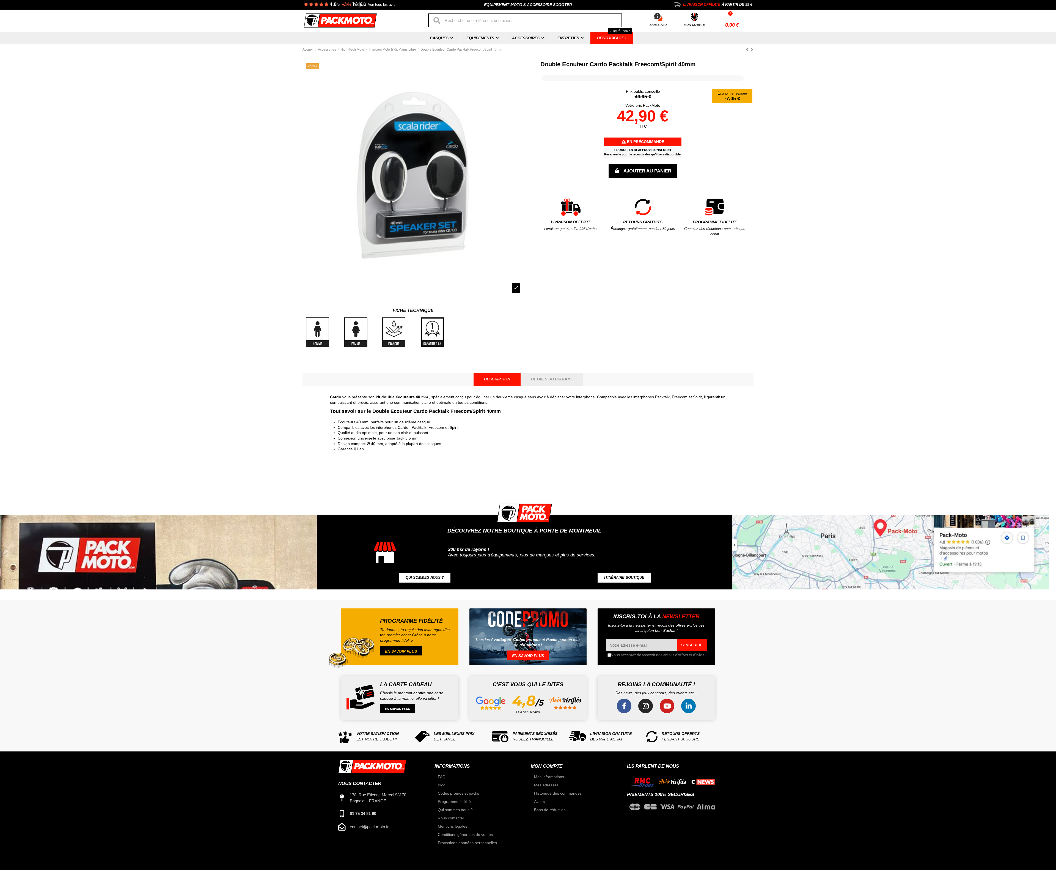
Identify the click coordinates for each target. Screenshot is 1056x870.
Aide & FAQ (658, 24)
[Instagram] (645, 706)
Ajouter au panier (647, 171)
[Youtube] (667, 706)
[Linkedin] (688, 706)
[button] (424, 578)
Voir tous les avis (381, 5)
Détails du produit (551, 379)
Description (497, 379)
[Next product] (752, 49)
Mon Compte (694, 24)
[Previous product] (748, 49)
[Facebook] (624, 706)
